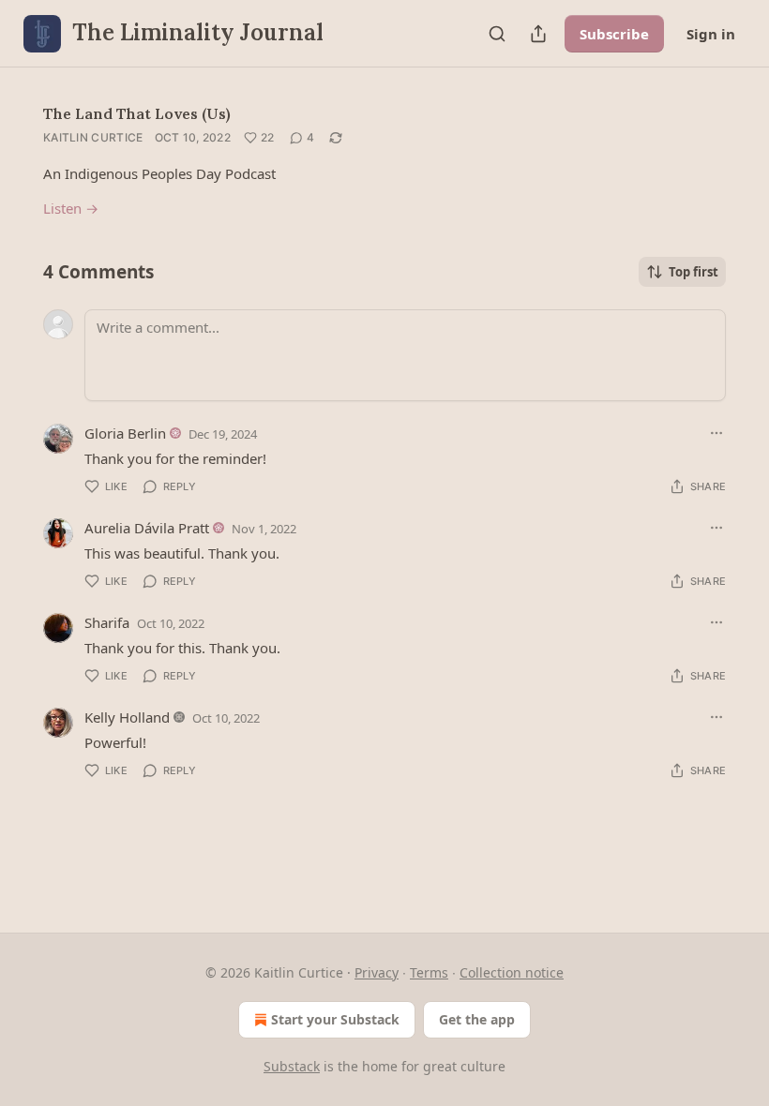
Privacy (376, 972)
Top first (693, 271)
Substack (292, 1066)
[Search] (497, 33)
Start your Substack (335, 1019)
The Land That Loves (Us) (137, 113)
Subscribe (614, 33)
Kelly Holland (127, 717)
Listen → (70, 208)
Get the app (477, 1019)
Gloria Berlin (125, 433)
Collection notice (512, 972)
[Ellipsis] (716, 433)
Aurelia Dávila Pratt (146, 527)
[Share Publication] (538, 33)
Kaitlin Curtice (93, 137)
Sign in (710, 33)
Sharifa (106, 622)
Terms (429, 972)
